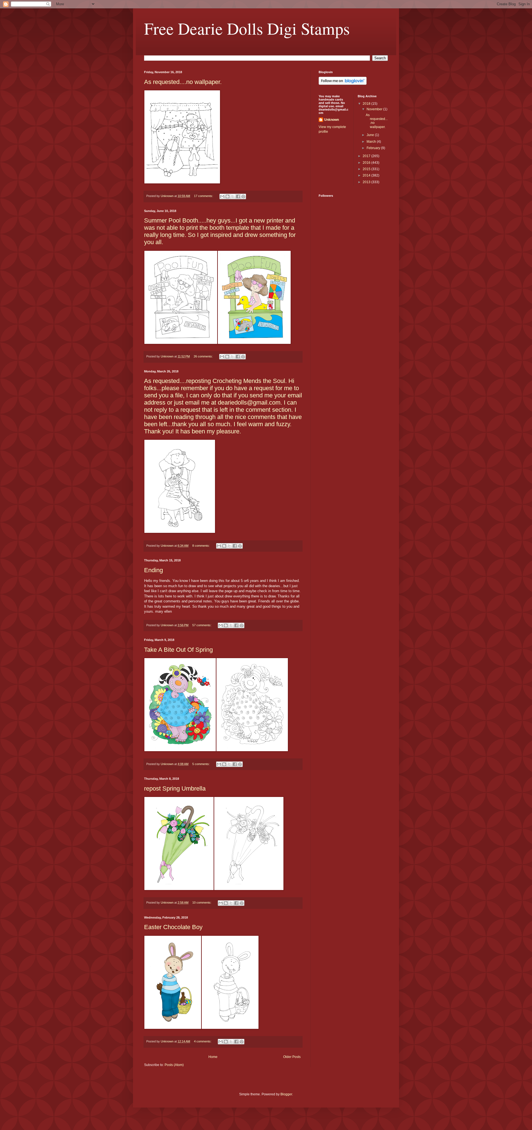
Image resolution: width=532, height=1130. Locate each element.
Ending (153, 570)
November (375, 109)
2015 (367, 169)
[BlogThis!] (227, 196)
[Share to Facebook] (238, 196)
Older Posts (292, 1057)
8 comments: (201, 545)
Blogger (286, 1094)
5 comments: (201, 764)
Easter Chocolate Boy (173, 927)
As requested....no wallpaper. (183, 81)
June (371, 135)
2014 (367, 175)
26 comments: (204, 356)
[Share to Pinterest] (243, 196)
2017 (367, 156)
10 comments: (202, 902)
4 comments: (203, 1041)
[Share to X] (233, 196)
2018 (367, 104)
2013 (367, 182)
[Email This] (222, 196)
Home (213, 1057)
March (372, 142)
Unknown (331, 120)
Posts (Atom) (174, 1065)
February (374, 148)
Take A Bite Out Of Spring (178, 649)
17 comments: (204, 196)
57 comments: (202, 625)
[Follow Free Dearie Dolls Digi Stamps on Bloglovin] (343, 84)
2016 (367, 163)
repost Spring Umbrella (175, 788)
